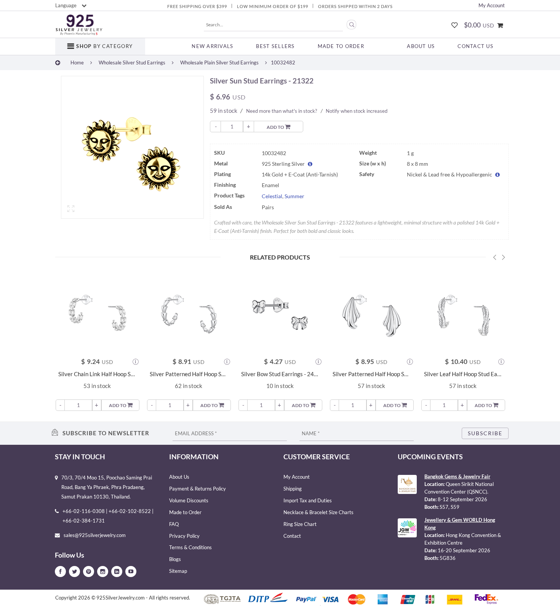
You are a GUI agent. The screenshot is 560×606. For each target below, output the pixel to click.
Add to (276, 127)
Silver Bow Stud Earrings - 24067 (280, 374)
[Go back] (57, 62)
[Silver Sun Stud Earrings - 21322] (132, 147)
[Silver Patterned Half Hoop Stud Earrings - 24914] (371, 312)
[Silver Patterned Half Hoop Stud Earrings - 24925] (188, 312)
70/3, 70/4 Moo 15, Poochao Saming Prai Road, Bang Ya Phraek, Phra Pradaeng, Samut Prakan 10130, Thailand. (106, 487)
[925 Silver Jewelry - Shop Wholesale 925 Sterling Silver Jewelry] (78, 24)
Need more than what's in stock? (281, 111)
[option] (132, 149)
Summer (294, 196)
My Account (491, 5)
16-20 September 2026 (464, 550)
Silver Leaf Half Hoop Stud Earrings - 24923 (463, 374)
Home (77, 62)
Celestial (272, 196)
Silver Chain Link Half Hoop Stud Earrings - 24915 (97, 374)
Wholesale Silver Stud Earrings (132, 62)
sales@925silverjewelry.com (95, 535)
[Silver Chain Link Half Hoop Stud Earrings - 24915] (97, 312)
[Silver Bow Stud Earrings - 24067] (280, 312)
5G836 (448, 558)
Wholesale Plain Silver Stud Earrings (219, 62)
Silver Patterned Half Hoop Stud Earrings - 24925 (188, 374)
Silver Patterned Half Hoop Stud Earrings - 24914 (371, 374)
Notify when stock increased (356, 111)
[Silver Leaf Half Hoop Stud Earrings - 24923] (463, 312)
